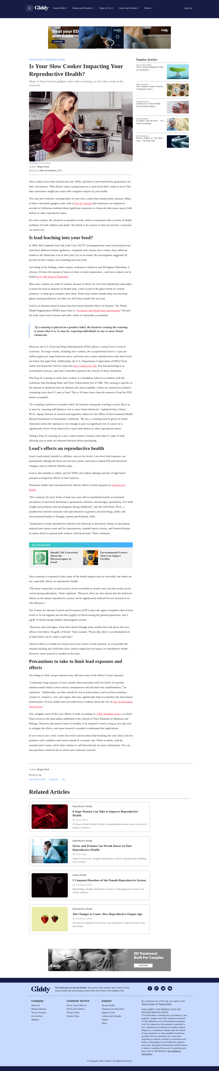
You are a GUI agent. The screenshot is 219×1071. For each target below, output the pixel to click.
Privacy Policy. (165, 1004)
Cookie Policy (73, 1016)
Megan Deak (43, 167)
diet (63, 779)
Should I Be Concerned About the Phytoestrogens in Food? (64, 557)
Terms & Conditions (76, 1009)
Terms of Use (148, 1004)
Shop (104, 1023)
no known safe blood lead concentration (98, 310)
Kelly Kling (81, 854)
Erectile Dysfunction (142, 84)
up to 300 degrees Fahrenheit (52, 276)
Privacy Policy (73, 1012)
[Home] (42, 8)
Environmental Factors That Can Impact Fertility (114, 555)
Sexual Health (35, 59)
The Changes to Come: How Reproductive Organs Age (107, 914)
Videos (105, 1019)
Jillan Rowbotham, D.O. (50, 170)
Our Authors (37, 1016)
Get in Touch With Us (76, 1005)
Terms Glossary (38, 1012)
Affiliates (35, 1019)
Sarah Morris (82, 820)
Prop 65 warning (83, 203)
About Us (35, 1005)
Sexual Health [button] (59, 8)
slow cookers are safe (85, 365)
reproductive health (37, 779)
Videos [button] (147, 8)
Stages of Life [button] (105, 8)
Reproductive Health (55, 59)
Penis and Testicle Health (143, 65)
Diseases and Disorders (113, 1009)
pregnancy (53, 779)
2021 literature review (109, 713)
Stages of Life (108, 1012)
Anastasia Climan (84, 884)
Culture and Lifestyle (111, 1016)
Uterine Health (79, 875)
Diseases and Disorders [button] (82, 8)
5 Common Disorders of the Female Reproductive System (109, 880)
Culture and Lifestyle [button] (128, 8)
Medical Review (38, 1009)
